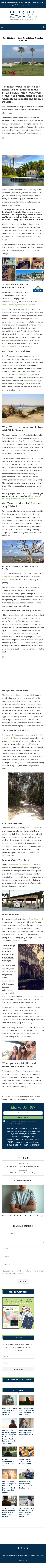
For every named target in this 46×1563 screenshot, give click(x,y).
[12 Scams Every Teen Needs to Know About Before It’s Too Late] (26, 1474)
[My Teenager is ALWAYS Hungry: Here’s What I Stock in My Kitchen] (9, 1501)
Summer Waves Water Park (18, 865)
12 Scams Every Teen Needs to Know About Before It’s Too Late (26, 1485)
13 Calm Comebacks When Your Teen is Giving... (23, 1216)
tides (17, 928)
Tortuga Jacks (12, 365)
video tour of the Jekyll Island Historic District (21, 497)
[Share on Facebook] (21, 1158)
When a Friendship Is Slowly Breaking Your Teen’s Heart (26, 1433)
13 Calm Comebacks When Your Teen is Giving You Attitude (9, 1411)
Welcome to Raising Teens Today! (12, 2)
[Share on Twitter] (23, 1158)
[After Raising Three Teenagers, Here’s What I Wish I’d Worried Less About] (26, 1501)
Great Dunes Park (36, 919)
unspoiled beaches (16, 450)
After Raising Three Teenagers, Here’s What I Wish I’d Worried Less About (26, 1512)
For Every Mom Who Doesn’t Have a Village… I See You (9, 1462)
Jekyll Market (30, 744)
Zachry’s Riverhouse (31, 381)
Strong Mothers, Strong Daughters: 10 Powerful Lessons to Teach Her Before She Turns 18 (9, 1487)
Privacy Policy (40, 1555)
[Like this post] (18, 1158)
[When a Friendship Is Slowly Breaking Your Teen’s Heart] (26, 1423)
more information (16, 1123)
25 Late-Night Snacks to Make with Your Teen (25, 1461)
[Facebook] (18, 1548)
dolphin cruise (18, 615)
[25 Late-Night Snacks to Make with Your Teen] (26, 1452)
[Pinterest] (27, 1548)
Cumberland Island (14, 630)
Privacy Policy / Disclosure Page (14, 5)
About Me (28, 2)
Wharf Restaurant (22, 374)
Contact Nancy (38, 2)
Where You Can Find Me (34, 5)
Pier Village (17, 999)
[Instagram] (24, 1548)
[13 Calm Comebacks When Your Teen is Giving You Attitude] (23, 1199)
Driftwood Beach (9, 576)
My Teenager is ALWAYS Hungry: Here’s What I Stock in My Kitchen (8, 1512)
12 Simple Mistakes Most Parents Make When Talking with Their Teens (26, 1411)
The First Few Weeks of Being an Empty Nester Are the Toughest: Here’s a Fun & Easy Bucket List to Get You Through (9, 1437)
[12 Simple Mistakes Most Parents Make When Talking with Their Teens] (26, 1400)
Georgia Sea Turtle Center (16, 695)
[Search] (44, 27)
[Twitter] (21, 1548)
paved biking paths (32, 828)
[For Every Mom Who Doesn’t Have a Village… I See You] (9, 1452)
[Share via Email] (27, 1158)
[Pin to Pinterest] (25, 1158)
